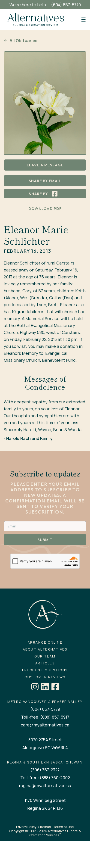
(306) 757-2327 (45, 769)
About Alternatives (45, 649)
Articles (45, 663)
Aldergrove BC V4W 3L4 (45, 747)
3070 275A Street (45, 739)
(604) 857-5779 (66, 4)
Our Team (44, 656)
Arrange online (45, 642)
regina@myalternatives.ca (45, 785)
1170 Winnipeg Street (45, 800)
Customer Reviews (44, 677)
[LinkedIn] (45, 686)
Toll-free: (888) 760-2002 (45, 777)
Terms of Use (63, 827)
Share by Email (45, 180)
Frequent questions (45, 670)
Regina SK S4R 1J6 (45, 808)
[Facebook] (55, 686)
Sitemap (44, 827)
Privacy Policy (26, 827)
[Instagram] (35, 686)
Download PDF (45, 208)
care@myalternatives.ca (45, 725)
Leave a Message (45, 165)
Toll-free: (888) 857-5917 (45, 717)
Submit (45, 539)
